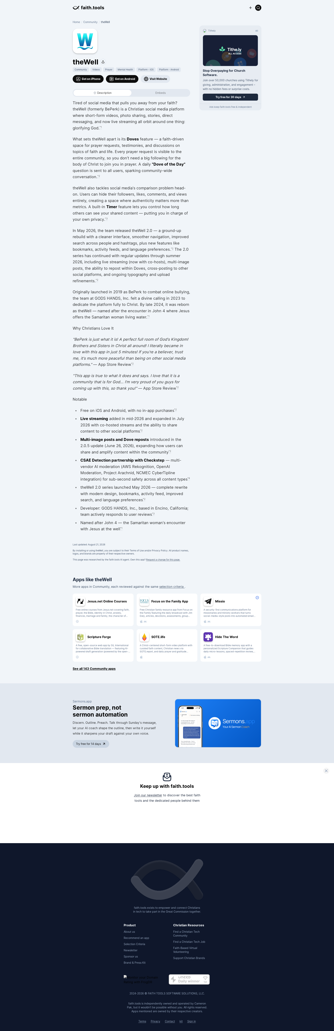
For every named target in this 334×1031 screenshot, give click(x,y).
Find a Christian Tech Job (189, 941)
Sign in (191, 1021)
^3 (106, 218)
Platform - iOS (146, 69)
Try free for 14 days (88, 743)
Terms (142, 1021)
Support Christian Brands (189, 958)
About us (129, 931)
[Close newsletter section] (326, 771)
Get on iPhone (91, 78)
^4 (188, 478)
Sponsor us (131, 956)
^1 (101, 127)
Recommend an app (136, 937)
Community (90, 22)
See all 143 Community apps (94, 669)
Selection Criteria (134, 944)
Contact (170, 1021)
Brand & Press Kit (135, 962)
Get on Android (125, 78)
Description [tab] (104, 92)
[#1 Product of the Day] (189, 979)
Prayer (108, 69)
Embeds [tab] (160, 92)
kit (181, 1021)
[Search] (258, 8)
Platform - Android (169, 69)
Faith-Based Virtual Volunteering (185, 949)
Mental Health (125, 69)
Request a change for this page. (163, 559)
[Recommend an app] (250, 8)
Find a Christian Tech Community (186, 933)
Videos (96, 69)
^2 (98, 176)
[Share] (103, 62)
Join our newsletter (148, 795)
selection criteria (172, 587)
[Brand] (167, 880)
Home (76, 22)
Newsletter (130, 950)
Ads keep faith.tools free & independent (230, 106)
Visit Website (158, 78)
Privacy (155, 1021)
